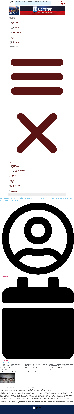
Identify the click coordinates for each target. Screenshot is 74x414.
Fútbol (13, 36)
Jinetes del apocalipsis (16, 32)
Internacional (12, 43)
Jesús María (16, 27)
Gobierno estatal (15, 21)
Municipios (14, 23)
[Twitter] (37, 407)
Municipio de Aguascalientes (19, 24)
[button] (37, 104)
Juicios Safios (15, 33)
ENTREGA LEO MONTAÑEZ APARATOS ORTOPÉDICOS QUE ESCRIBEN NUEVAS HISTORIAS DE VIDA (11, 365)
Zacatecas (12, 28)
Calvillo (15, 26)
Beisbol (13, 37)
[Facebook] (34, 407)
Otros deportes (15, 38)
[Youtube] (40, 407)
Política (11, 190)
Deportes (12, 34)
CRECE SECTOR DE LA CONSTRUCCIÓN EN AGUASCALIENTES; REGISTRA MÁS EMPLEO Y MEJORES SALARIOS (61, 365)
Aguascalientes (13, 19)
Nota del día (12, 18)
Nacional (12, 41)
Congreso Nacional (15, 42)
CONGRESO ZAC (15, 29)
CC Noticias (12, 17)
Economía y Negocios (14, 46)
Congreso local (15, 22)
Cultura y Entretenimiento (15, 185)
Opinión (11, 31)
